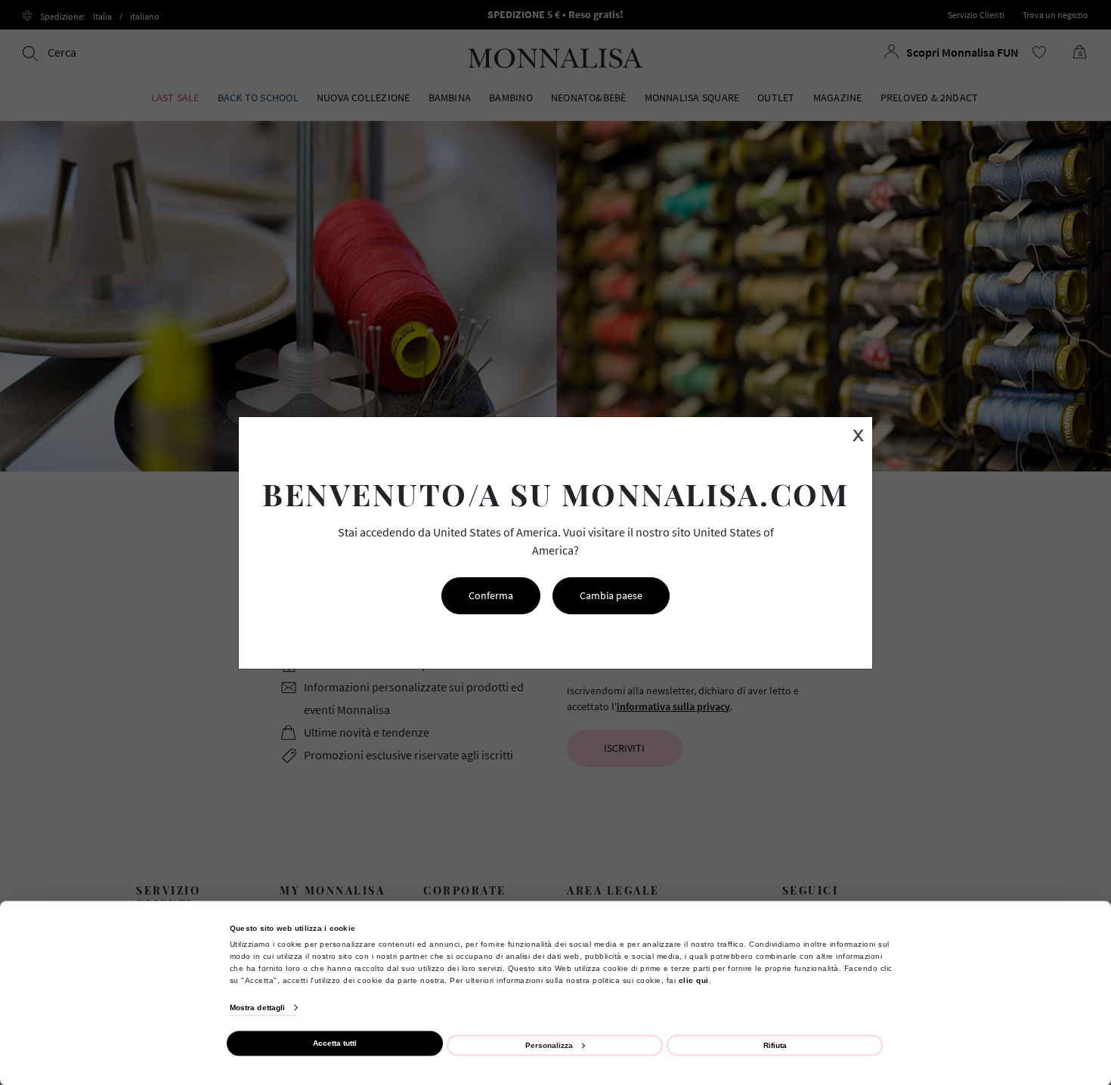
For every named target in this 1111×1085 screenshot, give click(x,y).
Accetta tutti (335, 1043)
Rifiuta (775, 1044)
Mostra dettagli (258, 1007)
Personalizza (549, 1044)
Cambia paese (611, 595)
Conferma (491, 595)
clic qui (694, 979)
